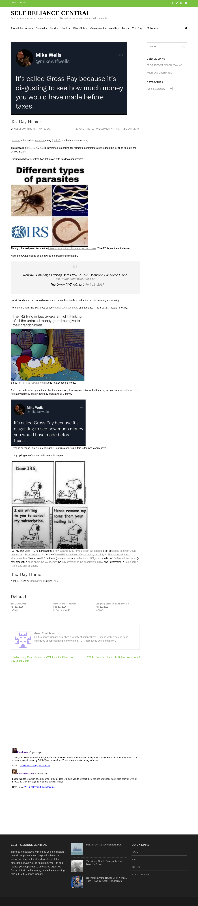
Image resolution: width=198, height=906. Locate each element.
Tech (124, 28)
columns (40, 140)
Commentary (107, 129)
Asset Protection (89, 129)
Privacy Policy (140, 874)
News (23, 3)
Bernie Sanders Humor (64, 603)
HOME (134, 852)
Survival (40, 28)
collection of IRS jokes (88, 558)
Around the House (21, 28)
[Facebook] (172, 3)
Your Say (137, 28)
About (135, 859)
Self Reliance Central (50, 13)
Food (53, 28)
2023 (42, 148)
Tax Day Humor (18, 603)
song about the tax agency (42, 562)
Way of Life (79, 28)
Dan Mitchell (37, 581)
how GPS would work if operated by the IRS (79, 554)
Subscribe (152, 28)
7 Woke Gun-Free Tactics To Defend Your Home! (113, 657)
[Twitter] (177, 3)
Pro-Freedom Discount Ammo (164, 65)
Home (13, 3)
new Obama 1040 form (67, 551)
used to (16, 140)
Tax (118, 129)
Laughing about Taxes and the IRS (113, 603)
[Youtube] (186, 3)
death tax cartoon (92, 551)
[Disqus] (75, 705)
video (32, 554)
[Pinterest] (181, 3)
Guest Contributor (25, 129)
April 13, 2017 (94, 284)
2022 (35, 148)
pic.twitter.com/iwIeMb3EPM (75, 278)
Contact (136, 867)
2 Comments (133, 129)
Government (97, 28)
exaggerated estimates (65, 307)
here (59, 558)
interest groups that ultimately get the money (72, 248)
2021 (28, 148)
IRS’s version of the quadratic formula (82, 562)
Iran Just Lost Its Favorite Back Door (104, 844)
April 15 (56, 140)
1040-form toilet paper (124, 558)
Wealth (113, 28)
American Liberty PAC (159, 73)
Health (64, 28)
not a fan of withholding (34, 382)
